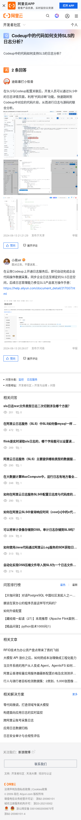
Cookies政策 (39, 789)
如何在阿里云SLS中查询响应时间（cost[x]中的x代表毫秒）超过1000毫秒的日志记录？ (40, 512)
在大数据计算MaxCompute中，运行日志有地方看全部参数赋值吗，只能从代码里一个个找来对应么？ (40, 476)
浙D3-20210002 (42, 803)
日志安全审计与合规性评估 (21, 735)
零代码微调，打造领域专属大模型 (26, 704)
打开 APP (68, 6)
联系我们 (41, 764)
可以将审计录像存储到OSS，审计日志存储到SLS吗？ (39, 529)
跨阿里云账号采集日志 (18, 720)
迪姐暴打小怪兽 (22, 81)
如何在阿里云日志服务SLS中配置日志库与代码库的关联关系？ (40, 494)
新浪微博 (24, 752)
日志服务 (32, 379)
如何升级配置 (12, 610)
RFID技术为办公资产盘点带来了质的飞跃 (31, 650)
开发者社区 (25, 385)
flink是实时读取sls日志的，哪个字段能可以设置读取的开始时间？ (40, 441)
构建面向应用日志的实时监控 (23, 712)
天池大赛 (31, 773)
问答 (52, 385)
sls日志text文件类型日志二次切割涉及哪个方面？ (37, 406)
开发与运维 (40, 385)
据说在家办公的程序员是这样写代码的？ (30, 603)
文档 (7, 773)
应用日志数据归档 (15, 728)
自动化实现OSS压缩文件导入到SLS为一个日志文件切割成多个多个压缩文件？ (40, 565)
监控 (21, 379)
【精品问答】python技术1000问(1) (27, 626)
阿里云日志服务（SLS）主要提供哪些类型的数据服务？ (40, 459)
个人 (74, 24)
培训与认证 (45, 773)
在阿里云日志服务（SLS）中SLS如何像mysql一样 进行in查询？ (40, 423)
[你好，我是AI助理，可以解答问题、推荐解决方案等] (56, 15)
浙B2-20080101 (45, 798)
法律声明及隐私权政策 (17, 789)
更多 (75, 694)
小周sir (16, 260)
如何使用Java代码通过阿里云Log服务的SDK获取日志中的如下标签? (40, 547)
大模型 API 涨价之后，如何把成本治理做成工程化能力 (39, 657)
